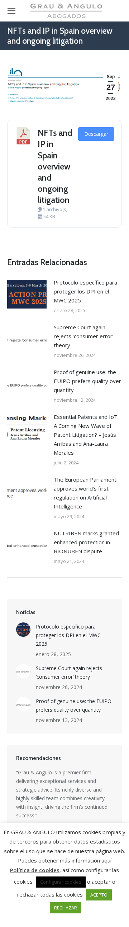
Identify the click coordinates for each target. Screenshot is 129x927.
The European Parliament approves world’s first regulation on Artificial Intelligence (85, 493)
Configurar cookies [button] (60, 882)
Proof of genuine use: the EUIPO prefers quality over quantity (87, 380)
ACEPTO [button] (99, 895)
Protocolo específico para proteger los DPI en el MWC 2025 (85, 291)
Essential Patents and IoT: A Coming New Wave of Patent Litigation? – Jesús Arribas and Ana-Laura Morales (86, 434)
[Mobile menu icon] (11, 10)
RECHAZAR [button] (65, 907)
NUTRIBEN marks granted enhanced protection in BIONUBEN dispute (86, 542)
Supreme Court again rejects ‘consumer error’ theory (84, 336)
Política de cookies (34, 870)
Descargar (96, 133)
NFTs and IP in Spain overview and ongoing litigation (55, 166)
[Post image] (27, 294)
